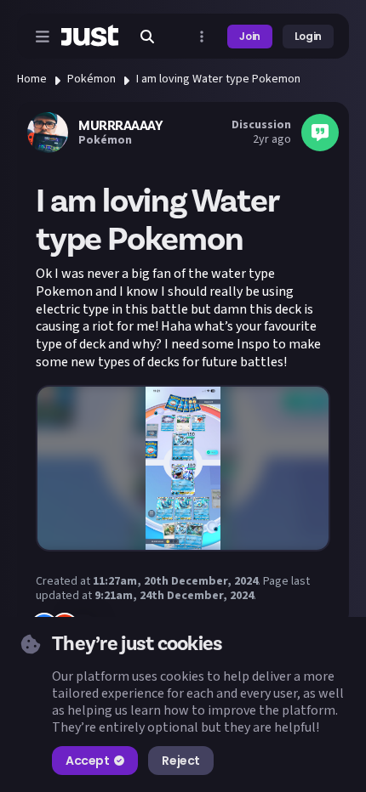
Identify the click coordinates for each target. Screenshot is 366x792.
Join (249, 36)
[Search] (147, 37)
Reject (180, 760)
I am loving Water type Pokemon (218, 79)
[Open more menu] (201, 36)
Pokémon (91, 79)
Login (308, 36)
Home (32, 79)
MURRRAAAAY (120, 125)
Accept (87, 760)
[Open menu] (42, 36)
